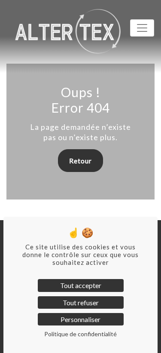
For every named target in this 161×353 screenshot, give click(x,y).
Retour (80, 161)
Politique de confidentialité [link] (80, 334)
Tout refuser (81, 302)
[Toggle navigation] (142, 28)
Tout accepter (80, 285)
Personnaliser (80, 319)
